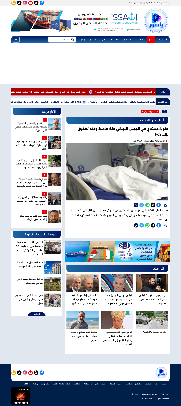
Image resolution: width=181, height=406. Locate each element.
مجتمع (127, 39)
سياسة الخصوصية (149, 394)
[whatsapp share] (147, 205)
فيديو (93, 39)
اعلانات (140, 39)
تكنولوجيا (45, 383)
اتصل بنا (135, 394)
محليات (114, 39)
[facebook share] (158, 205)
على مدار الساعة (91, 383)
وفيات (82, 39)
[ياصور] (156, 16)
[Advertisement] (90, 64)
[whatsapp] (136, 205)
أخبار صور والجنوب (150, 111)
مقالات (26, 383)
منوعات (76, 383)
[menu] (16, 39)
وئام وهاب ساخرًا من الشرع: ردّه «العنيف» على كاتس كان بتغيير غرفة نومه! (63, 92)
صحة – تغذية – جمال (61, 383)
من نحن (164, 394)
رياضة (35, 383)
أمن (103, 39)
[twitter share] (153, 205)
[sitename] (161, 372)
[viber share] (141, 205)
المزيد (37, 314)
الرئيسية (163, 39)
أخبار (151, 39)
